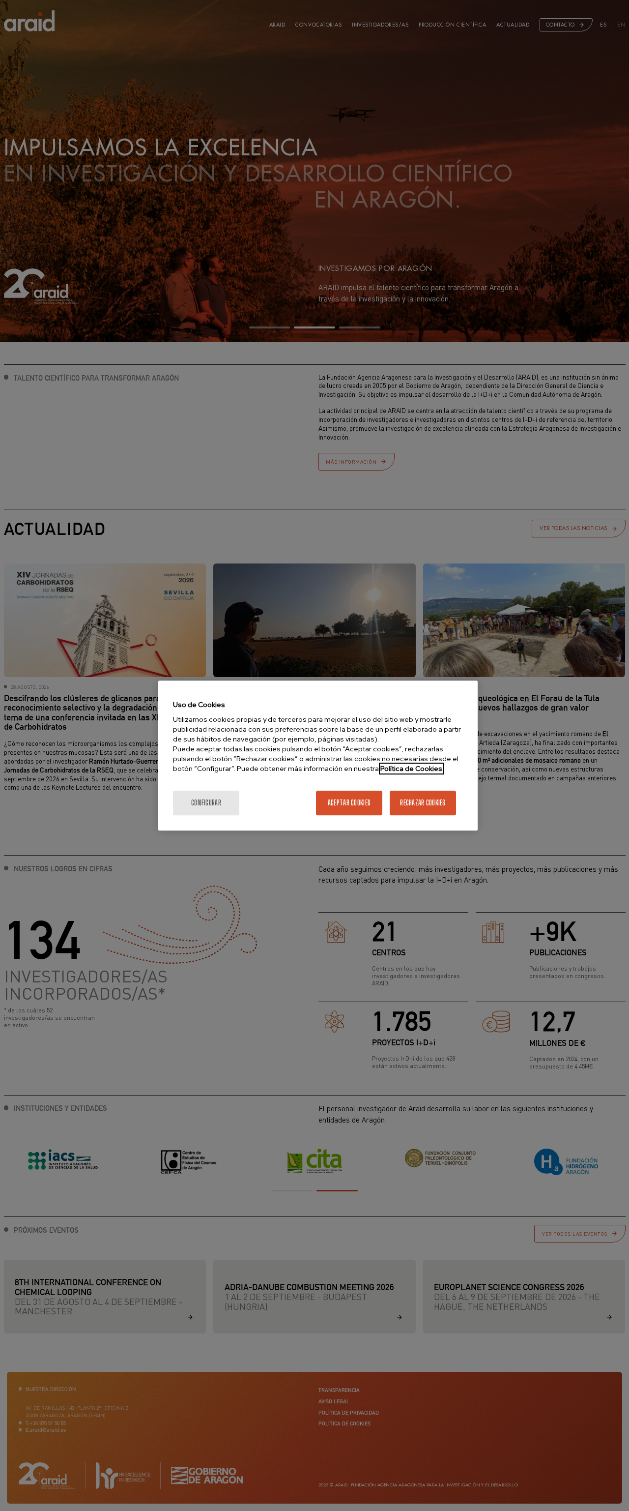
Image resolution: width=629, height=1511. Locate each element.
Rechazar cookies (422, 803)
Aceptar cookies (349, 803)
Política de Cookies (411, 768)
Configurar (206, 803)
